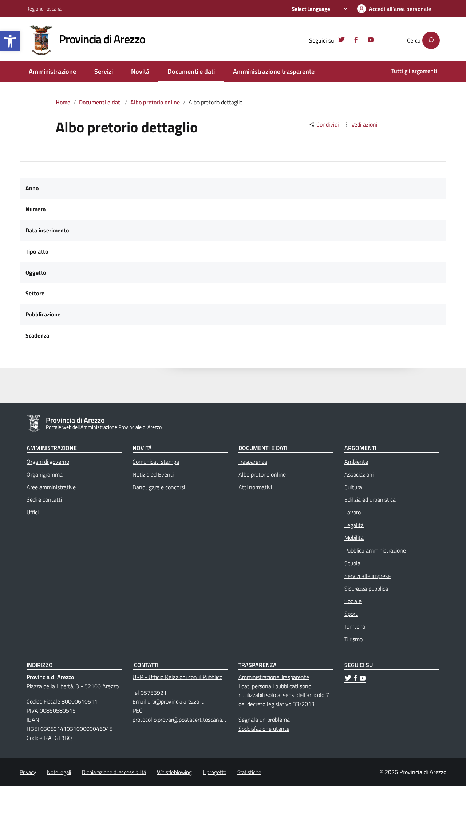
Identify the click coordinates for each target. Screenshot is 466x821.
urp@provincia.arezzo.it (175, 701)
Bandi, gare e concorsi (159, 487)
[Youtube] (370, 41)
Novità (140, 71)
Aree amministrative (51, 487)
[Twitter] (341, 41)
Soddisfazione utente (263, 728)
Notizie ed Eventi (153, 474)
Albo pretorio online (155, 102)
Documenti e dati (191, 71)
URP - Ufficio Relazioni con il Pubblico (177, 677)
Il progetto (214, 772)
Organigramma (45, 474)
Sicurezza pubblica (366, 588)
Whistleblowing (174, 772)
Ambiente (356, 461)
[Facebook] (356, 41)
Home (63, 102)
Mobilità (354, 537)
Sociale (353, 601)
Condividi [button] (327, 124)
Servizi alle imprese (367, 575)
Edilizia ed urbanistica (370, 499)
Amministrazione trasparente (274, 71)
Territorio (354, 626)
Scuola (352, 563)
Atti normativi (255, 487)
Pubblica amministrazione (375, 550)
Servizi (103, 71)
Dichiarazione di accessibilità (114, 772)
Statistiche (249, 772)
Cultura (353, 487)
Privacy (28, 772)
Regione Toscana (44, 8)
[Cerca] (431, 40)
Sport (351, 613)
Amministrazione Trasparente (273, 677)
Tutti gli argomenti (414, 71)
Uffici (33, 512)
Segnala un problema (264, 719)
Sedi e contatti (44, 499)
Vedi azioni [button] (364, 124)
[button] (10, 41)
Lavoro (352, 512)
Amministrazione (52, 71)
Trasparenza (252, 461)
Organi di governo (48, 461)
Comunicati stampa (156, 461)
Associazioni (359, 474)
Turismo (353, 639)
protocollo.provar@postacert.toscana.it (179, 719)
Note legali (59, 772)
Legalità (354, 525)
